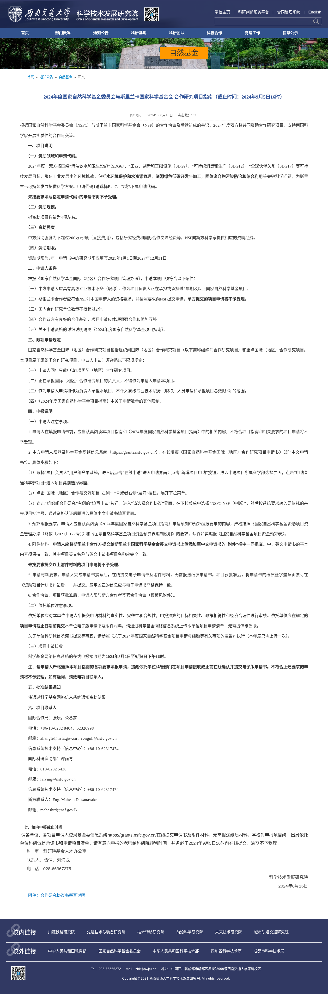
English (314, 12)
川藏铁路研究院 (61, 932)
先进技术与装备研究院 (106, 932)
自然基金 (65, 77)
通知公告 (101, 33)
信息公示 (290, 33)
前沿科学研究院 (189, 932)
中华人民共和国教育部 (67, 951)
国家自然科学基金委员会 (119, 951)
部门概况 (63, 33)
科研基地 (138, 33)
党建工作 (252, 33)
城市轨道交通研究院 (271, 932)
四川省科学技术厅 (226, 951)
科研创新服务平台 (253, 12)
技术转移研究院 (150, 932)
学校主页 (222, 12)
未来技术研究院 (228, 932)
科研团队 (176, 33)
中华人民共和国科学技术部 (176, 951)
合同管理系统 (288, 12)
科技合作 (214, 33)
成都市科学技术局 (269, 951)
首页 (25, 33)
